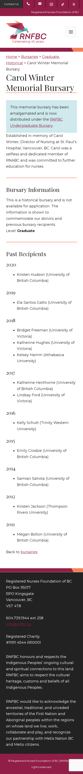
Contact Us (11, 4)
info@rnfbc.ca (18, 624)
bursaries (29, 552)
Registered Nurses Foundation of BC (55, 12)
